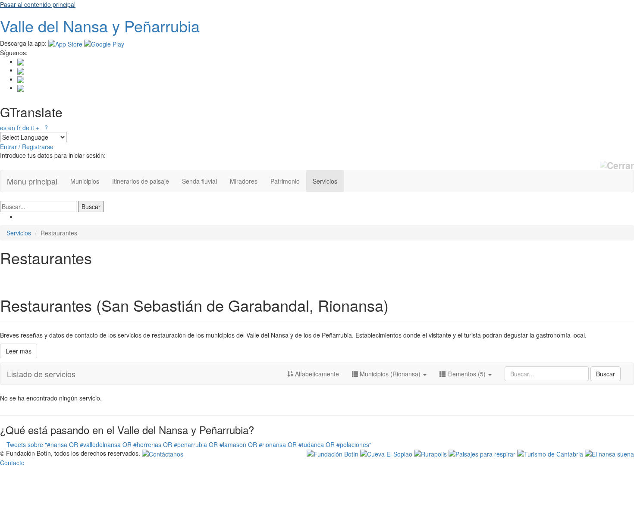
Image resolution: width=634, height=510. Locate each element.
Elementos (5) (466, 373)
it (32, 127)
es (3, 127)
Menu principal (32, 181)
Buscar (605, 373)
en (11, 127)
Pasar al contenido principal (37, 4)
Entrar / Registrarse (26, 146)
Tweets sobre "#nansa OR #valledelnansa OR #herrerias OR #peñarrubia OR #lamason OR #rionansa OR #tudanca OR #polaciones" (188, 444)
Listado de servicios (41, 373)
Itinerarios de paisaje (140, 181)
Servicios (325, 181)
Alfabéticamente (316, 373)
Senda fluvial (199, 181)
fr (19, 127)
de (25, 127)
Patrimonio (285, 181)
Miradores (243, 181)
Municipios (84, 181)
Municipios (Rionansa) (390, 373)
